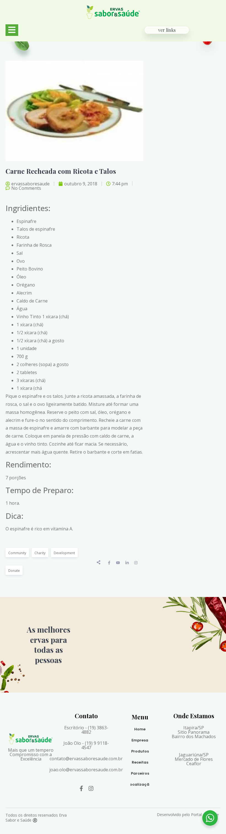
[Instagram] (91, 788)
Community (17, 553)
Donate (14, 570)
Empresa (139, 740)
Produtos (140, 751)
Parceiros (140, 773)
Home (140, 729)
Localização (139, 784)
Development (64, 553)
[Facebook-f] (81, 788)
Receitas (140, 762)
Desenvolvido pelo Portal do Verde (188, 814)
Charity (39, 553)
